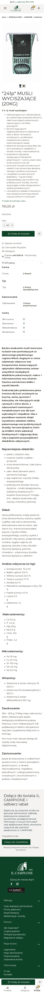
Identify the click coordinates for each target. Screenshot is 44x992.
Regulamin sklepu (13, 938)
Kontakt (8, 974)
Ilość (4, 221)
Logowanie (9, 949)
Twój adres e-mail (10, 836)
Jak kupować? (11, 928)
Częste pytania (11, 931)
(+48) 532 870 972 (24, 2)
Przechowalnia (11, 956)
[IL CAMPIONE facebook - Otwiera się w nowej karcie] (11, 883)
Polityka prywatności (15, 934)
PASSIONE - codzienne (33, 17)
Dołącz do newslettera (16, 842)
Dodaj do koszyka (20, 233)
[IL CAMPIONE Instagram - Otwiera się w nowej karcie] (17, 883)
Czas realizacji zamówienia (18, 906)
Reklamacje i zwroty (14, 916)
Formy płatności (12, 909)
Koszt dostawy (11, 913)
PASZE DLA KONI (15, 17)
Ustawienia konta (13, 959)
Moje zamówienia (13, 953)
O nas (7, 971)
